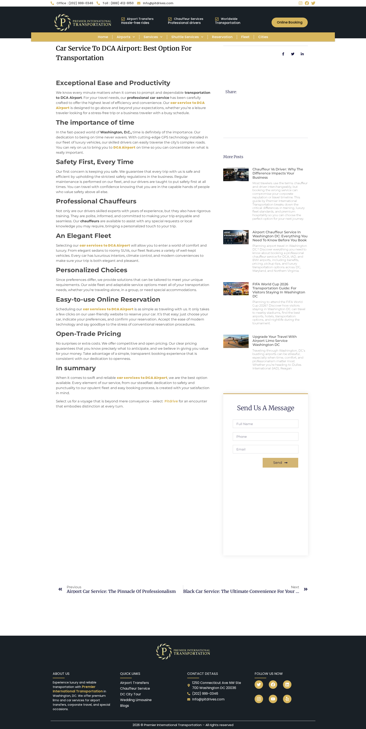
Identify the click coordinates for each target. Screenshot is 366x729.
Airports (123, 37)
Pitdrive (171, 401)
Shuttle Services (185, 37)
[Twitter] (313, 3)
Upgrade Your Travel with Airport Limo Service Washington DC (274, 341)
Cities (263, 37)
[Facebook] (307, 3)
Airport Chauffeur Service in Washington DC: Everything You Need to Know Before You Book (280, 236)
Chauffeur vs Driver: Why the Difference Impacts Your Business (277, 173)
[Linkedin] (287, 684)
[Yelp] (287, 699)
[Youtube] (273, 699)
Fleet (245, 37)
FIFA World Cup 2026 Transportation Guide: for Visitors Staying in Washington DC (278, 290)
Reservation (222, 37)
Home (103, 37)
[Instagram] (300, 3)
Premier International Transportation (78, 689)
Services (151, 37)
